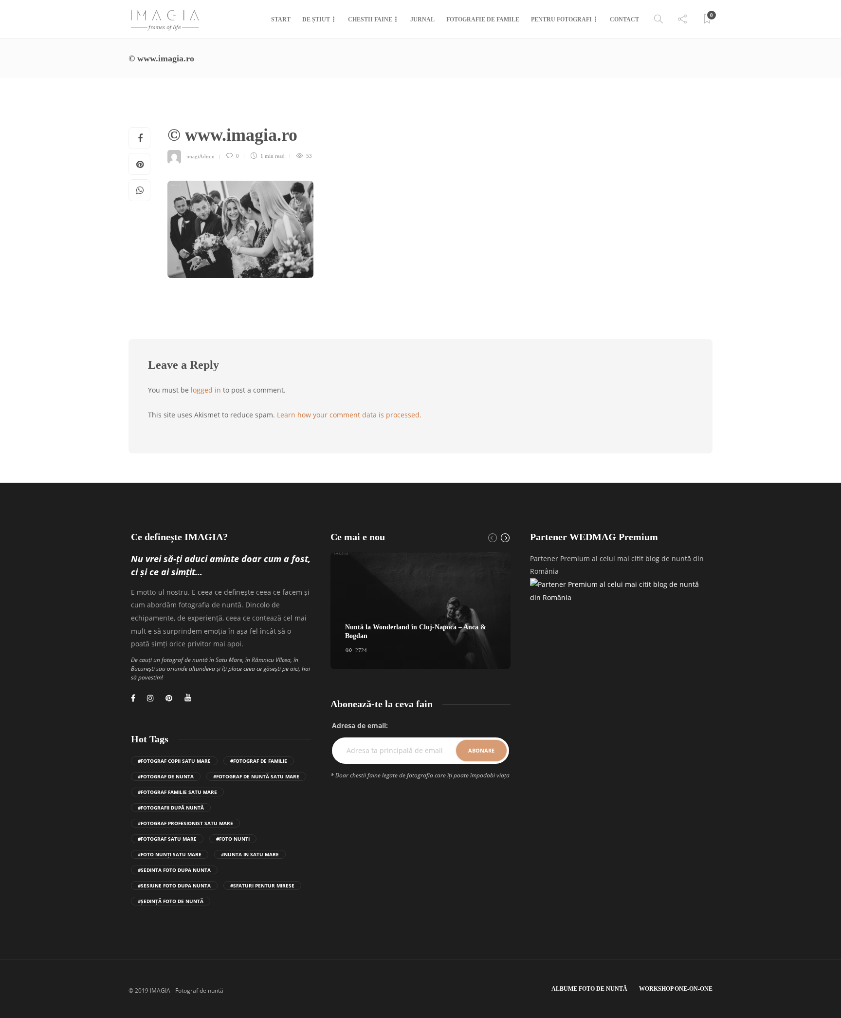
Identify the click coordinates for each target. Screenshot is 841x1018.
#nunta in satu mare (250, 854)
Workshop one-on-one (676, 988)
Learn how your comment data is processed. (349, 414)
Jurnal (422, 19)
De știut (316, 19)
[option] (420, 611)
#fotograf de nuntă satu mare (256, 776)
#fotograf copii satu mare (174, 760)
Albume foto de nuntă (589, 988)
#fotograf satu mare (167, 838)
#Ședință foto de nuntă (170, 901)
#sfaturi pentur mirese (262, 885)
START (281, 19)
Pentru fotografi (561, 19)
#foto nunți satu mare (169, 854)
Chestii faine (370, 19)
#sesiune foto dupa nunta (174, 885)
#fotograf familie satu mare (177, 792)
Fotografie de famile (482, 19)
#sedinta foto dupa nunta (174, 870)
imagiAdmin (200, 156)
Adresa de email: (360, 725)
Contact (624, 19)
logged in (206, 390)
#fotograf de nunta (166, 776)
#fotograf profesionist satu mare (185, 823)
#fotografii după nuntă (171, 807)
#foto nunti (233, 838)
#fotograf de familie (258, 760)
